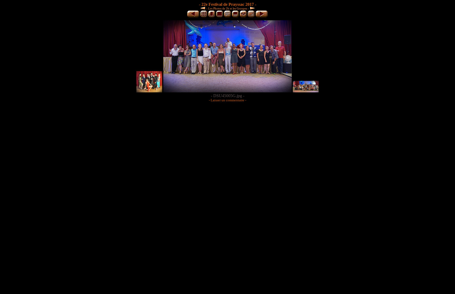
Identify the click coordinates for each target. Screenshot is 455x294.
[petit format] (204, 16)
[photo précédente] (193, 16)
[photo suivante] (261, 16)
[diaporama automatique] (243, 16)
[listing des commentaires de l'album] (227, 16)
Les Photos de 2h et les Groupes (227, 8)
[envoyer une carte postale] (251, 16)
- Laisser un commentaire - (227, 100)
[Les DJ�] (203, 8)
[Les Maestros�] (252, 8)
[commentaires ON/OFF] (235, 16)
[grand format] (220, 16)
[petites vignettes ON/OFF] (212, 16)
